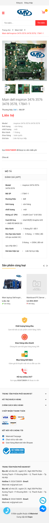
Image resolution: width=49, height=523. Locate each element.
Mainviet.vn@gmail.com (12, 485)
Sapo (30, 517)
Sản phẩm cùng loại (14, 265)
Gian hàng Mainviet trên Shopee (19, 443)
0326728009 (10, 150)
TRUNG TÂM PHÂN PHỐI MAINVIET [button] (17, 394)
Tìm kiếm (41, 23)
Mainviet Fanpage (13, 436)
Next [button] (43, 89)
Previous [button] (6, 89)
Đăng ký (19, 3)
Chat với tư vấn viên (14, 439)
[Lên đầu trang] (44, 518)
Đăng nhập (28, 3)
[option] (11, 89)
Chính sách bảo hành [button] (12, 405)
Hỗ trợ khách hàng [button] (11, 399)
